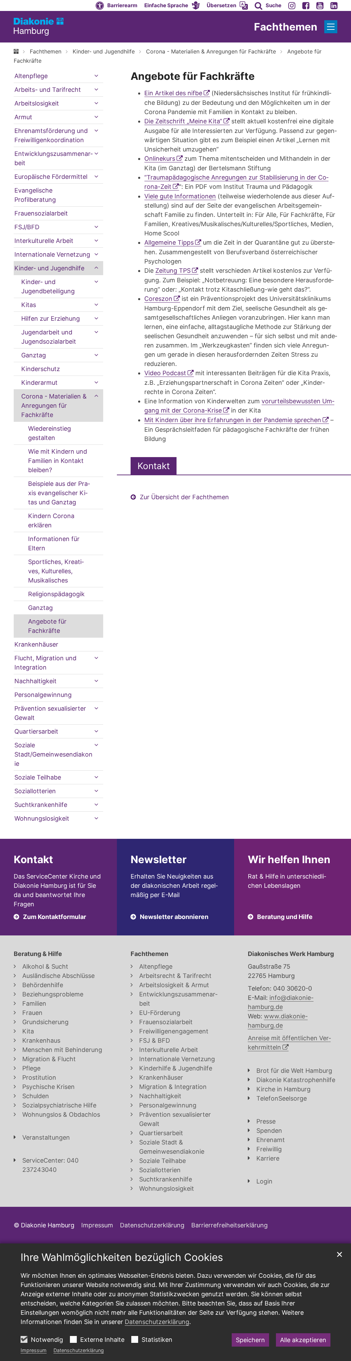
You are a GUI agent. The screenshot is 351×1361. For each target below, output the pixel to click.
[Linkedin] (334, 5)
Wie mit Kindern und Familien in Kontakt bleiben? (57, 461)
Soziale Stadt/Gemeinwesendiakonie (53, 754)
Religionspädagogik (56, 594)
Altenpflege (31, 75)
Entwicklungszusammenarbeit (53, 158)
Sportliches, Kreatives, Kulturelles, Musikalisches (56, 571)
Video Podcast (165, 373)
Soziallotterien (35, 791)
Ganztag (33, 355)
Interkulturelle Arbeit (43, 240)
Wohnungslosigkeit (41, 818)
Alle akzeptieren (303, 1340)
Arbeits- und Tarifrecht (47, 89)
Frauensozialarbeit (41, 213)
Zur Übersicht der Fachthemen (184, 497)
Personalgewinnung (43, 694)
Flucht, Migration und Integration (45, 662)
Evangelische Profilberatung (35, 195)
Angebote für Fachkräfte (193, 76)
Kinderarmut (39, 382)
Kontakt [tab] (153, 466)
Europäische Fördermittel (50, 176)
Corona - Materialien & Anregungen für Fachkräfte (211, 51)
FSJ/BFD (26, 227)
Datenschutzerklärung (78, 1350)
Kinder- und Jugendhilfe (104, 51)
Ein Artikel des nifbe (173, 93)
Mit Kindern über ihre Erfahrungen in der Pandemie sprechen (232, 420)
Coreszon (158, 298)
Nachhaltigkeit (35, 681)
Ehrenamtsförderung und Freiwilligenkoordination (51, 135)
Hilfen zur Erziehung (50, 318)
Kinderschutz (40, 368)
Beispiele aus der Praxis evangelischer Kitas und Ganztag (59, 493)
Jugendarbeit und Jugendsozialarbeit (48, 337)
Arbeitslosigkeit (36, 103)
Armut (23, 117)
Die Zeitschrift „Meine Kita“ (183, 121)
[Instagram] (292, 5)
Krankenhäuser (36, 644)
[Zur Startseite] (38, 27)
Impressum (34, 1350)
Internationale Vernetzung (52, 254)
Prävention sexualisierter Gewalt (50, 713)
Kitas (28, 304)
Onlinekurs (159, 158)
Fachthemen (45, 51)
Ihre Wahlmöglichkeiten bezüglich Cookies (122, 1257)
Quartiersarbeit (36, 731)
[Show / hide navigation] (330, 26)
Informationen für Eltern (54, 543)
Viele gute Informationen (180, 196)
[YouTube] (320, 5)
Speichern (250, 1340)
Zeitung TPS (173, 270)
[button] (172, 5)
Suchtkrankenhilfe (40, 804)
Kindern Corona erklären (51, 520)
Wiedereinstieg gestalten (49, 433)
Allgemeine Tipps (169, 242)
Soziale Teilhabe (37, 777)
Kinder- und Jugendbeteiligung (48, 286)
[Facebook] (306, 5)
